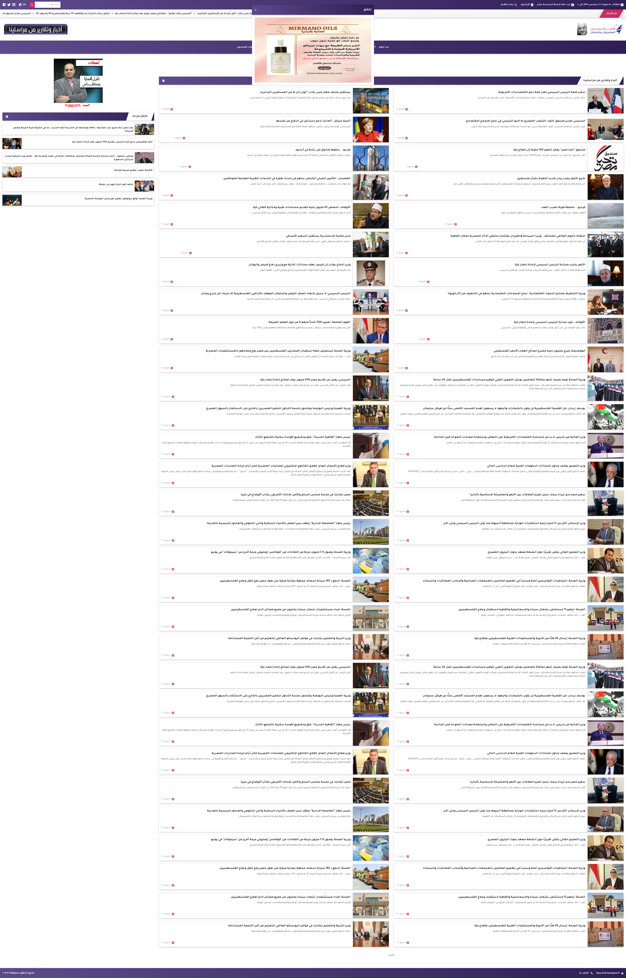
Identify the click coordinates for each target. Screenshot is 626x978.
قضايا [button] (319, 47)
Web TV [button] (283, 47)
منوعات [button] (307, 47)
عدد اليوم (384, 47)
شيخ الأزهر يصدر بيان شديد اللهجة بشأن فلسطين (62, 13)
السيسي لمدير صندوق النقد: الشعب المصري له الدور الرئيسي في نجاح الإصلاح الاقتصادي (330, 13)
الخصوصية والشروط (607, 973)
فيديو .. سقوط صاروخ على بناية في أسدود (119, 13)
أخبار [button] (373, 47)
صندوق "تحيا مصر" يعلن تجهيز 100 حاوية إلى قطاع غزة (177, 13)
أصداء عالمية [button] (266, 47)
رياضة (294, 47)
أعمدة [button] (331, 47)
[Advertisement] (391, 64)
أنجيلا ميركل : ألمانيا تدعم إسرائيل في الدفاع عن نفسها (244, 13)
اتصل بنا (584, 973)
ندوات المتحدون (245, 47)
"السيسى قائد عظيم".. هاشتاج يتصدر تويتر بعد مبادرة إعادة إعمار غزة (502, 13)
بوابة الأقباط (344, 47)
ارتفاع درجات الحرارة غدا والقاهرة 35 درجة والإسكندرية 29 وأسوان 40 (421, 13)
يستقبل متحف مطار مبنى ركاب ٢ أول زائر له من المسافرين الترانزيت (583, 13)
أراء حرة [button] (361, 47)
